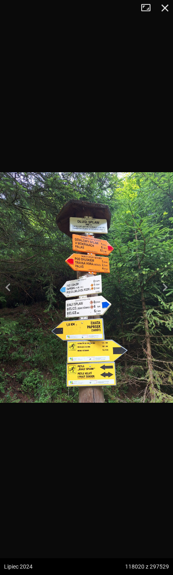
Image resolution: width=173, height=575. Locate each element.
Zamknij (165, 8)
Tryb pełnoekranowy (149, 8)
